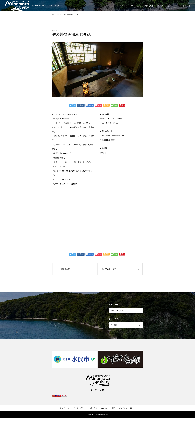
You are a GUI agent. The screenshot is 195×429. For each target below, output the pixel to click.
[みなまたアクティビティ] (97, 380)
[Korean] (65, 396)
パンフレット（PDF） (183, 6)
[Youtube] (102, 390)
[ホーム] (53, 14)
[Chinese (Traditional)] (56, 396)
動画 (169, 6)
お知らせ (160, 6)
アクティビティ (135, 6)
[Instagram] (96, 390)
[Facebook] (92, 390)
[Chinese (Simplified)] (53, 396)
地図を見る (149, 6)
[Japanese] (62, 396)
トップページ (121, 6)
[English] (59, 396)
